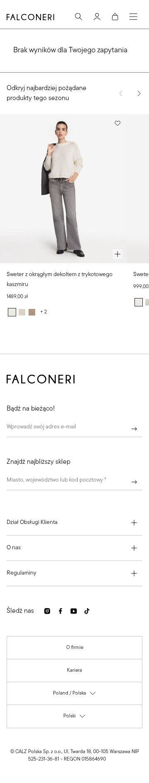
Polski (74, 718)
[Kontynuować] (134, 429)
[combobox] (74, 482)
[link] (74, 648)
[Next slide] (139, 93)
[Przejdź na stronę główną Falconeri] (30, 17)
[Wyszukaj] (79, 16)
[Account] (97, 16)
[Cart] (115, 16)
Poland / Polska (74, 695)
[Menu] (133, 16)
